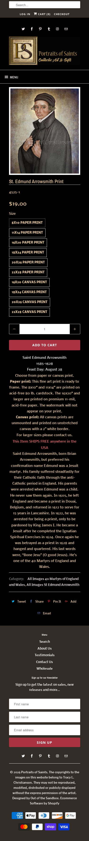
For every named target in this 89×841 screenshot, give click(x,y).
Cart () (44, 14)
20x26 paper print (28, 262)
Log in (25, 14)
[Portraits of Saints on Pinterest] (40, 29)
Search (44, 642)
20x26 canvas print (29, 302)
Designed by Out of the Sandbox (35, 798)
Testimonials (45, 655)
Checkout (62, 14)
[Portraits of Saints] (44, 51)
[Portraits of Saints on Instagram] (57, 29)
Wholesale (45, 669)
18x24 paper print (28, 252)
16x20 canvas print (29, 282)
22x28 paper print (28, 272)
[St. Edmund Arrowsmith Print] (44, 131)
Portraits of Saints (34, 772)
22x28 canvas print (29, 312)
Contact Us (44, 662)
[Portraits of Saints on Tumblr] (49, 29)
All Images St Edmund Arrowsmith (53, 585)
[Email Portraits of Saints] (66, 29)
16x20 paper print (28, 243)
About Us (44, 649)
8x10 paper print (27, 223)
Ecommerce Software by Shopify (53, 801)
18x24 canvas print (29, 292)
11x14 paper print (27, 233)
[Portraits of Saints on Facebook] (32, 29)
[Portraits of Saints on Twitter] (23, 29)
